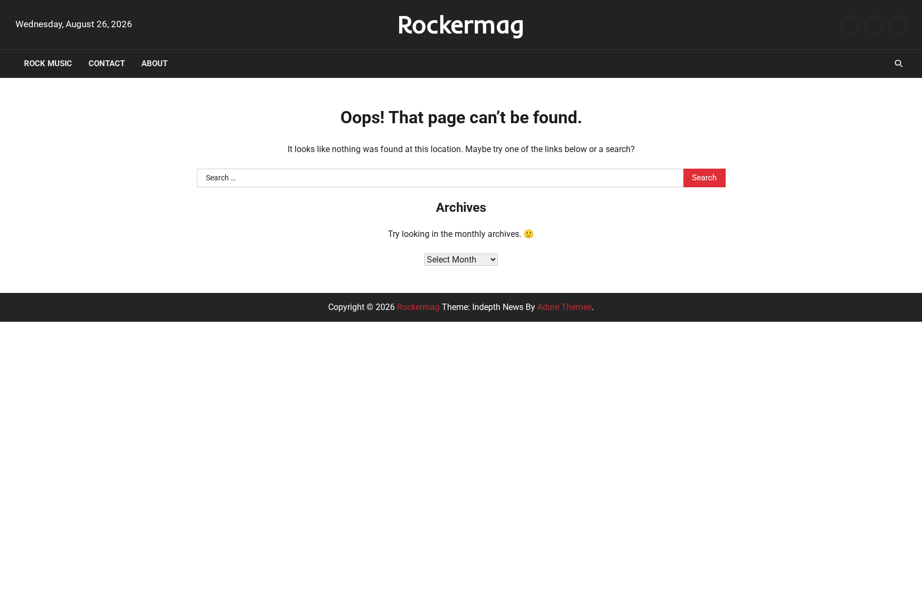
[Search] (899, 63)
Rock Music (48, 63)
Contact (107, 63)
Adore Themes (564, 307)
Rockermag (461, 24)
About (154, 63)
